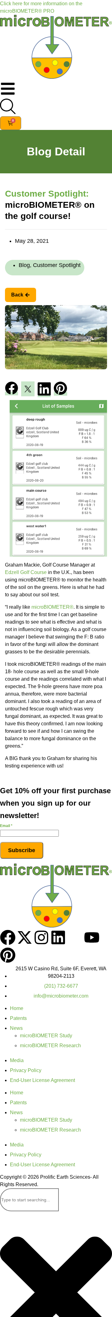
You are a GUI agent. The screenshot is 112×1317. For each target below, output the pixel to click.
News (16, 1028)
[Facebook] (8, 937)
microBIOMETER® (52, 607)
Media (17, 1060)
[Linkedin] (58, 937)
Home (16, 1008)
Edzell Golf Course (26, 572)
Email (6, 826)
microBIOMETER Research (50, 1045)
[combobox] (29, 1199)
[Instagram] (41, 937)
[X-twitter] (24, 937)
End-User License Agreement (42, 1080)
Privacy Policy (25, 1070)
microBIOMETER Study (46, 1035)
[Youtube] (92, 937)
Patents (18, 1018)
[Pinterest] (8, 955)
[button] (11, 389)
